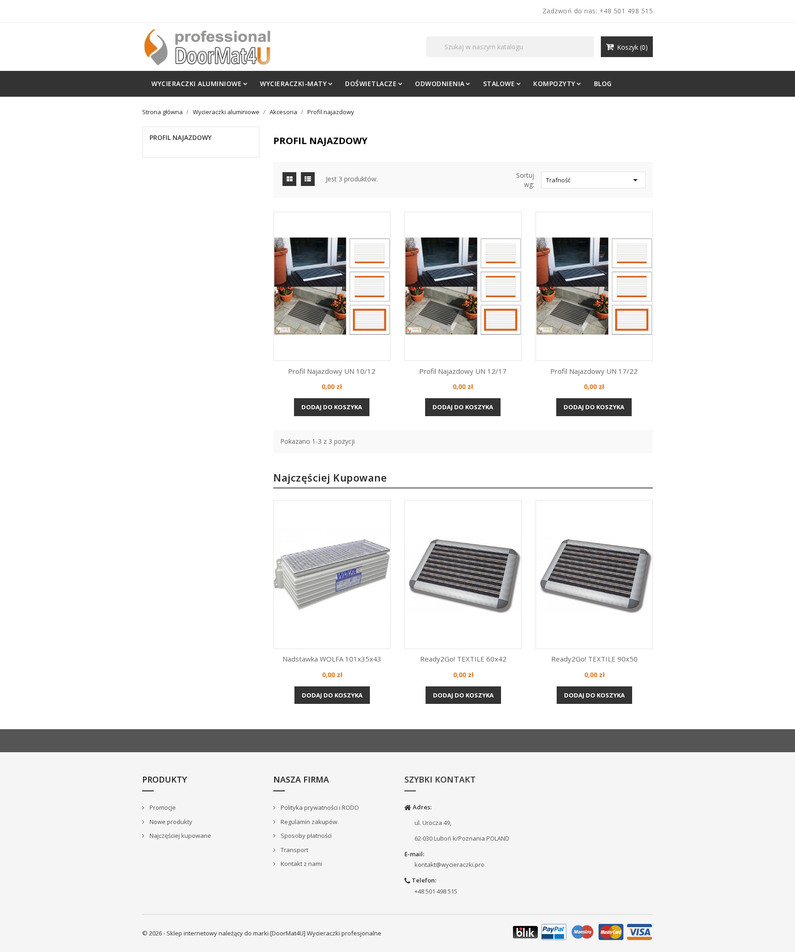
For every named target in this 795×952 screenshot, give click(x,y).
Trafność (593, 180)
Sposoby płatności (305, 835)
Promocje (162, 807)
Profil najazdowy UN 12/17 (463, 371)
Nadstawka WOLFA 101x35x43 (331, 658)
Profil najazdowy (181, 137)
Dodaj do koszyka (331, 407)
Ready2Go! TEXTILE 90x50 (594, 658)
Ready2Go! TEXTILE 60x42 (463, 658)
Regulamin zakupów (308, 822)
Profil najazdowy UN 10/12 (331, 371)
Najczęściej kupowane (179, 835)
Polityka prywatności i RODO (319, 807)
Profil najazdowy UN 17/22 (594, 371)
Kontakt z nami (300, 863)
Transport (293, 850)
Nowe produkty (170, 822)
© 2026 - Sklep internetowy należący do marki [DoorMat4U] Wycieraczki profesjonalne (261, 933)
